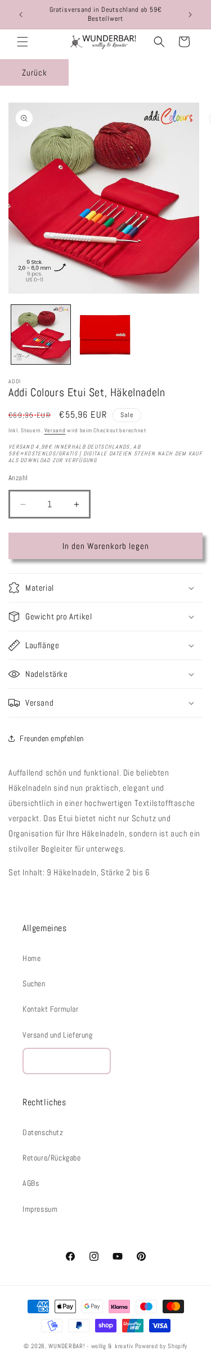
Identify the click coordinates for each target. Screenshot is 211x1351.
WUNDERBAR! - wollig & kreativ (90, 1346)
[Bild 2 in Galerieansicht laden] (105, 334)
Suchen (34, 983)
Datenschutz (43, 1132)
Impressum (40, 1209)
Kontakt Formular (51, 1009)
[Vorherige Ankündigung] (20, 14)
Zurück (34, 72)
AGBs (31, 1183)
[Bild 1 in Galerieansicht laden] (40, 334)
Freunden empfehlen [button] (52, 738)
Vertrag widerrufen (66, 1061)
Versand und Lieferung (58, 1035)
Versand (55, 430)
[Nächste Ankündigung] (190, 14)
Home (32, 958)
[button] (22, 41)
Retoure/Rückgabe (52, 1158)
